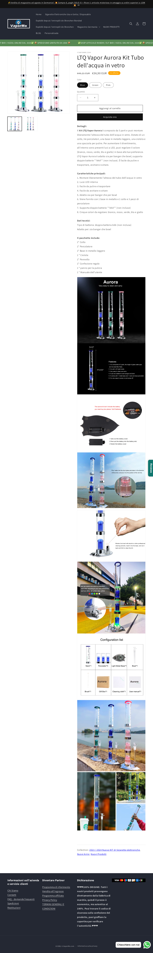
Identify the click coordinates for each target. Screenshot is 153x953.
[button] (88, 27)
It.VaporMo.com (68, 946)
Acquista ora (110, 117)
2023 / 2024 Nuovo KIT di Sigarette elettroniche (114, 850)
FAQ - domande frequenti (21, 899)
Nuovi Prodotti (98, 854)
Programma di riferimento (56, 887)
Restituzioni (13, 907)
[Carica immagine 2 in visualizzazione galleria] (30, 124)
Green (95, 85)
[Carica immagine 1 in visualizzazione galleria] (14, 124)
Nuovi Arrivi (83, 854)
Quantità (81, 91)
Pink (108, 85)
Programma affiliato (53, 895)
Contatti (11, 894)
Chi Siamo (12, 890)
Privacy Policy (49, 900)
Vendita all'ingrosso (53, 891)
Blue (82, 85)
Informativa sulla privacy (88, 946)
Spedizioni (13, 903)
